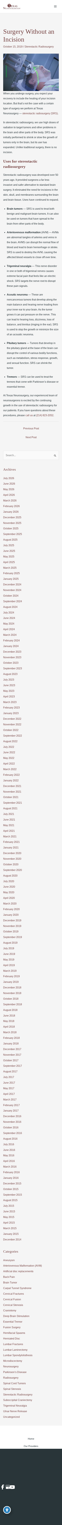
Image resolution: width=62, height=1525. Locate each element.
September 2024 (12, 601)
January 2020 (11, 914)
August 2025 (10, 539)
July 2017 (8, 1077)
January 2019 (11, 982)
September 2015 (12, 1194)
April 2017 (9, 1094)
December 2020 (12, 853)
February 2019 (11, 976)
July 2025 (8, 545)
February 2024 (11, 640)
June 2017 (9, 1082)
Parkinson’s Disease (15, 1372)
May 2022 (8, 758)
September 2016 (12, 1133)
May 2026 (8, 489)
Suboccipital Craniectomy (17, 1400)
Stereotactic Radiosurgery (39, 46)
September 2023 (12, 668)
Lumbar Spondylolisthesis (17, 1355)
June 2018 (9, 1015)
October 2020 (10, 864)
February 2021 (11, 842)
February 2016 (11, 1172)
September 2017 (12, 1065)
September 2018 (12, 1004)
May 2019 (8, 959)
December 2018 (12, 987)
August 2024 (10, 607)
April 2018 (9, 1026)
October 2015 (10, 1189)
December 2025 (12, 517)
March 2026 (10, 500)
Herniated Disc (11, 1338)
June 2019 (9, 954)
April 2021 (9, 831)
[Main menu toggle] (55, 6)
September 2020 (12, 870)
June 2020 (9, 886)
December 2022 (12, 718)
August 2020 (10, 875)
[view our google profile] (7, 1487)
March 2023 (10, 702)
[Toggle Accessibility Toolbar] (7, 1510)
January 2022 (11, 780)
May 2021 (8, 825)
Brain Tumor (10, 1282)
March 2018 (10, 1032)
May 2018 (8, 1021)
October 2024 (10, 595)
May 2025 (8, 556)
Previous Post (31, 428)
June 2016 (9, 1150)
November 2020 (12, 858)
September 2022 (12, 735)
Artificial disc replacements (18, 1271)
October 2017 (10, 1060)
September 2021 (12, 802)
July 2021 (8, 814)
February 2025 (11, 573)
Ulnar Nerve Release (15, 1411)
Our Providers (31, 1446)
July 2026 (8, 478)
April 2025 (9, 562)
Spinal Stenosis (12, 1389)
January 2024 (11, 646)
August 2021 (10, 808)
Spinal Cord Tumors (14, 1383)
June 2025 (9, 551)
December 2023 (12, 651)
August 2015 (10, 1200)
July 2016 (8, 1144)
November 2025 (12, 523)
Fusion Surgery (12, 1327)
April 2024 (9, 629)
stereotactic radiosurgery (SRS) (40, 113)
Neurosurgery (11, 1366)
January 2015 (11, 1234)
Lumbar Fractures (13, 1344)
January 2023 (11, 713)
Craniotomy (9, 1310)
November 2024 (12, 590)
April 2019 (9, 965)
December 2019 (12, 920)
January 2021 (11, 847)
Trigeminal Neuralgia (15, 1405)
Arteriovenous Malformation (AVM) (22, 1265)
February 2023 (11, 707)
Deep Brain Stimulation (16, 1316)
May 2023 (8, 691)
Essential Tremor (12, 1321)
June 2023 (9, 685)
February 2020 (11, 909)
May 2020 (8, 892)
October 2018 (10, 998)
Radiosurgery (10, 1377)
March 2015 (10, 1228)
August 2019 (10, 942)
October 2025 (10, 528)
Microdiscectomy (12, 1361)
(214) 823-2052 (44, 415)
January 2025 (11, 579)
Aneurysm (9, 1260)
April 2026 (9, 495)
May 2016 (8, 1155)
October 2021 (10, 797)
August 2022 (10, 741)
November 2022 (12, 724)
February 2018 (11, 1038)
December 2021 (12, 786)
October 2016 (10, 1127)
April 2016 (9, 1161)
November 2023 (12, 657)
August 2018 (10, 1010)
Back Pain (9, 1277)
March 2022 (10, 769)
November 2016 (12, 1122)
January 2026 (11, 511)
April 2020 (9, 898)
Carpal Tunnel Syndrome (17, 1288)
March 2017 (10, 1099)
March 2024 (10, 635)
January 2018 (11, 1043)
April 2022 (9, 763)
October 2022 (10, 730)
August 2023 (10, 674)
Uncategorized (11, 1417)
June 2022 (9, 752)
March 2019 (10, 970)
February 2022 (11, 774)
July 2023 (8, 679)
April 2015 (9, 1222)
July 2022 (8, 747)
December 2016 (12, 1116)
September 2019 (12, 937)
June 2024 (9, 618)
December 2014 (12, 1239)
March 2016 (10, 1166)
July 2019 (8, 948)
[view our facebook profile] (2, 1487)
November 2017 (12, 1054)
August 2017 (10, 1071)
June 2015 (9, 1211)
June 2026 (9, 483)
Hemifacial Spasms (14, 1333)
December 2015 (12, 1183)
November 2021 (12, 791)
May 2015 (8, 1217)
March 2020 (10, 903)
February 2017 (11, 1105)
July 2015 (8, 1205)
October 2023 (10, 662)
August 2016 (10, 1138)
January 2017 (11, 1110)
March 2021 (10, 836)
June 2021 (9, 819)
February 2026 (11, 506)
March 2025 (10, 567)
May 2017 (8, 1088)
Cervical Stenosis (13, 1305)
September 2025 (12, 534)
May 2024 (8, 623)
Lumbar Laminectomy (15, 1349)
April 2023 (9, 696)
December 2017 (12, 1049)
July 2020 (8, 881)
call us (29, 415)
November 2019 (12, 926)
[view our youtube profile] (11, 1487)
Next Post (31, 437)
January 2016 (11, 1178)
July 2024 (8, 612)
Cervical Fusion (12, 1299)
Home (31, 1439)
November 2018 (12, 993)
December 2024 (12, 584)
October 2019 (10, 931)
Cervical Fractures (13, 1293)
